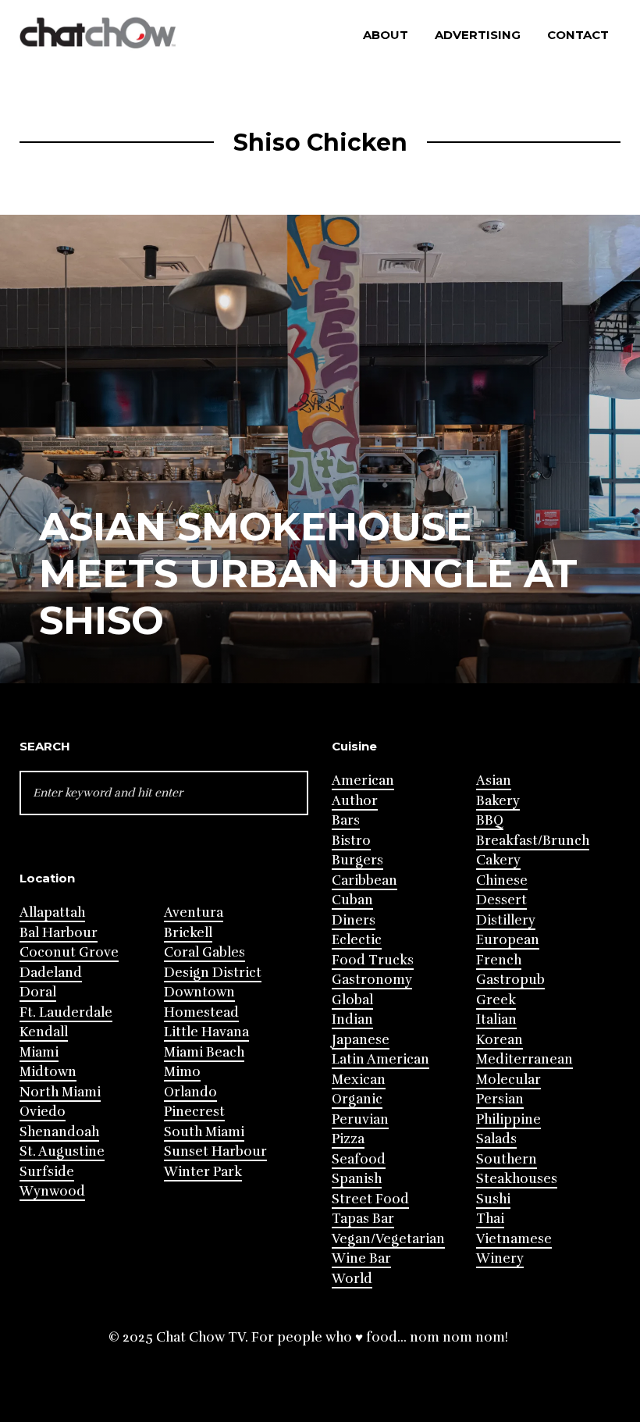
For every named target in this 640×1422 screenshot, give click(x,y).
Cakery (498, 860)
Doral (38, 992)
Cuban (352, 900)
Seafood (359, 1159)
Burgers (357, 860)
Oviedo (43, 1111)
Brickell (188, 933)
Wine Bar (361, 1258)
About (385, 34)
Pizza (348, 1139)
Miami (39, 1052)
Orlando (190, 1092)
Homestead (201, 1012)
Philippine (508, 1119)
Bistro (351, 840)
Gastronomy (372, 979)
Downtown (199, 992)
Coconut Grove (69, 952)
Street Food (370, 1199)
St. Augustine (62, 1151)
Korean (499, 1040)
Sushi (493, 1199)
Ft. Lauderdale (66, 1012)
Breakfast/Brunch (532, 840)
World (352, 1279)
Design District (212, 972)
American (363, 780)
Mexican (359, 1079)
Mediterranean (524, 1059)
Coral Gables (204, 952)
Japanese (360, 1040)
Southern (506, 1159)
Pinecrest (194, 1111)
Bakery (498, 801)
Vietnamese (514, 1239)
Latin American (380, 1059)
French (498, 960)
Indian (352, 1019)
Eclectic (357, 940)
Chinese (502, 880)
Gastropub (510, 979)
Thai (490, 1218)
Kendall (44, 1032)
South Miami (204, 1132)
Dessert (501, 900)
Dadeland (51, 972)
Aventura (193, 912)
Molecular (508, 1079)
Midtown (48, 1072)
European (507, 940)
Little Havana (206, 1032)
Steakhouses (516, 1179)
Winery (500, 1258)
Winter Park (203, 1172)
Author (355, 801)
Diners (353, 920)
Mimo (182, 1072)
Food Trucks (373, 960)
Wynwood (52, 1191)
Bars (346, 820)
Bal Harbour (59, 933)
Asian (493, 780)
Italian (496, 1019)
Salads (496, 1139)
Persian (500, 1099)
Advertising (478, 34)
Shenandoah (59, 1132)
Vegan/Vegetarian (388, 1239)
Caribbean (364, 880)
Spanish (357, 1179)
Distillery (505, 920)
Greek (496, 1000)
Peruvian (360, 1119)
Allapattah (52, 912)
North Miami (60, 1092)
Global (352, 1000)
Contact (578, 34)
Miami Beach (204, 1052)
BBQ (489, 820)
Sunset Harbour (215, 1151)
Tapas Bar (363, 1218)
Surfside (47, 1172)
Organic (357, 1099)
